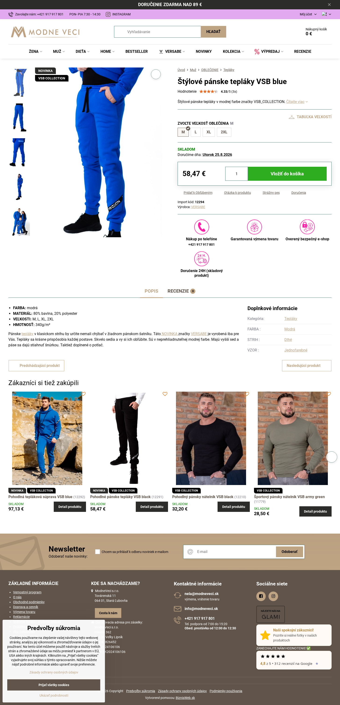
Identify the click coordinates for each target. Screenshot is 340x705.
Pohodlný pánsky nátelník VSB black (203, 497)
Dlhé (288, 339)
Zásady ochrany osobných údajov (182, 691)
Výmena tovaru (24, 612)
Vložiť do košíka (287, 174)
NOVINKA (169, 334)
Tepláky (290, 318)
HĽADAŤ (213, 31)
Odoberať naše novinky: (68, 556)
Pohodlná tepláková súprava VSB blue (40, 497)
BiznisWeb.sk (185, 698)
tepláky (27, 334)
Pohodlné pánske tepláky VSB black (120, 497)
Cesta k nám (108, 613)
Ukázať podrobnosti (53, 695)
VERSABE (198, 207)
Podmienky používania (226, 691)
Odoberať (289, 551)
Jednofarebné (295, 350)
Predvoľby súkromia (140, 691)
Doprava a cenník (25, 607)
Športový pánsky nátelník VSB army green (289, 497)
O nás (17, 597)
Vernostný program (27, 592)
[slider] (208, 91)
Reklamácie (21, 617)
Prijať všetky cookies (54, 685)
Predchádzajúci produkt (40, 365)
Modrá (289, 329)
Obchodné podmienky (29, 602)
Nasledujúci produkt (303, 365)
